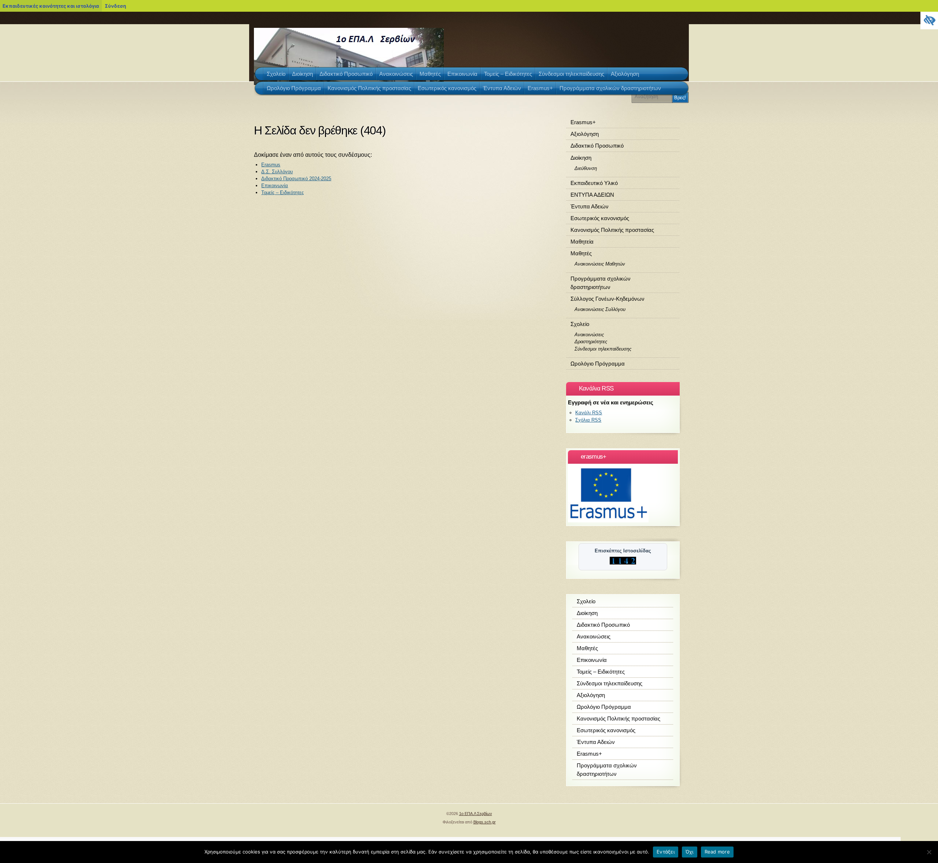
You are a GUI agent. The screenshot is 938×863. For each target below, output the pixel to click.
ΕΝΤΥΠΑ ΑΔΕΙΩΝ (592, 195)
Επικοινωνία (274, 185)
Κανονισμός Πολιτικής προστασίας (612, 230)
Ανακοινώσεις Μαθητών (600, 264)
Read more (717, 852)
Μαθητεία (582, 241)
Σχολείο (579, 324)
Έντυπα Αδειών (589, 206)
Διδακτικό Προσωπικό (597, 145)
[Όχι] (929, 852)
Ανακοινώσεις (589, 334)
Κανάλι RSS (588, 412)
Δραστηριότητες (591, 341)
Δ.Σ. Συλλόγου (277, 171)
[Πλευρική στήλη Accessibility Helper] (929, 20)
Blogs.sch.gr (484, 822)
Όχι (690, 852)
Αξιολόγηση (584, 134)
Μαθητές (581, 253)
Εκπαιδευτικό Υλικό (594, 183)
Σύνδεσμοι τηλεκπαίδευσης (603, 349)
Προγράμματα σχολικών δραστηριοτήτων (600, 282)
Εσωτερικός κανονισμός (599, 218)
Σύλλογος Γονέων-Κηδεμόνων (607, 299)
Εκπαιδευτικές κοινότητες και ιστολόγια (51, 6)
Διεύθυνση (586, 168)
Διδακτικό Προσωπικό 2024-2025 (296, 178)
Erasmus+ (583, 122)
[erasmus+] (608, 520)
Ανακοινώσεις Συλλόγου (600, 309)
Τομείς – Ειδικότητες (282, 192)
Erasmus (270, 164)
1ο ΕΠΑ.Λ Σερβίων (475, 813)
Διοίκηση (580, 158)
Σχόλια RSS (588, 420)
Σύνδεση (115, 6)
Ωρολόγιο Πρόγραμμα (597, 363)
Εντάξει (666, 852)
